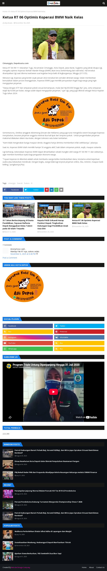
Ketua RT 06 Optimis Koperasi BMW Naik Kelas (86, 221)
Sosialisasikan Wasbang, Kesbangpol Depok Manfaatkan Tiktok (43, 542)
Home (5, 11)
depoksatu (8, 23)
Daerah (20, 183)
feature (26, 183)
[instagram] (28, 337)
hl (9, 11)
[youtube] (28, 343)
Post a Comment (10, 257)
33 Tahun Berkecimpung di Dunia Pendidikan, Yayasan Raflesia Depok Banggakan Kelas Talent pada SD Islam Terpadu (18, 224)
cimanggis (12, 183)
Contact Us (100, 567)
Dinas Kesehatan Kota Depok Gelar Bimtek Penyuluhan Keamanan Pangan (47, 461)
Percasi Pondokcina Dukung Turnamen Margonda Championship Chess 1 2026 (48, 502)
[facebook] (28, 326)
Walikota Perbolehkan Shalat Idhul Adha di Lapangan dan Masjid (43, 531)
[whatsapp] (28, 349)
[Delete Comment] (37, 254)
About (91, 567)
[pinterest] (79, 331)
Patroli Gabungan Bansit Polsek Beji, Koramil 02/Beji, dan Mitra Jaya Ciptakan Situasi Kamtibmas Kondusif (56, 451)
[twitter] (79, 326)
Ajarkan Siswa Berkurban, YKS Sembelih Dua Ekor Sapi (38, 553)
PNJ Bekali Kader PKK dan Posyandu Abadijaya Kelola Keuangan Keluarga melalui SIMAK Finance (56, 472)
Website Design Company (20, 567)
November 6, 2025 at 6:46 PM (23, 254)
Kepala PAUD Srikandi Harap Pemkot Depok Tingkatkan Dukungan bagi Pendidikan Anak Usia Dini (52, 224)
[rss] (28, 331)
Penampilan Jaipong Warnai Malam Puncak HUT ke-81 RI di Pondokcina (45, 491)
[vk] (79, 337)
